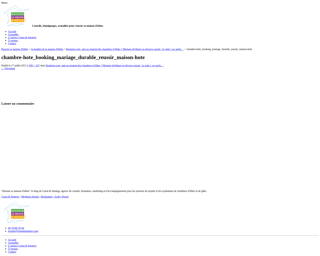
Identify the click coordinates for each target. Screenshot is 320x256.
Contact (12, 43)
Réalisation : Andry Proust (54, 196)
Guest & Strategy (10, 196)
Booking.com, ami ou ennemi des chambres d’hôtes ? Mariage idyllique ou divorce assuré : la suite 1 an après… (105, 65)
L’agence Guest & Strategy (22, 37)
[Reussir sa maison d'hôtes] (16, 222)
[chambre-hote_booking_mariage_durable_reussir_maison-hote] (18, 97)
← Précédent (8, 68)
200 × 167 (34, 65)
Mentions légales (30, 196)
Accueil (12, 31)
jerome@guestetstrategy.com (23, 231)
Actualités (13, 34)
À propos (13, 40)
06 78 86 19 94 (16, 228)
